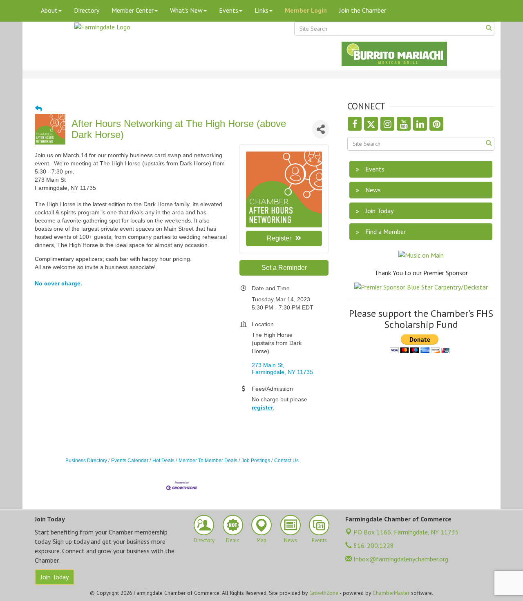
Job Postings (255, 460)
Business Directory (86, 460)
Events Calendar (129, 460)
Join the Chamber (362, 10)
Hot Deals (163, 460)
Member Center (133, 10)
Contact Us (286, 460)
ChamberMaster (391, 593)
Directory (86, 10)
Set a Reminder (284, 267)
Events (228, 10)
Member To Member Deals (208, 460)
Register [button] (279, 238)
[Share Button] (320, 129)
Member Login (306, 10)
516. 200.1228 (373, 545)
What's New (186, 10)
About (49, 10)
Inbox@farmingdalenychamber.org (400, 559)
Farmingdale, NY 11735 (406, 532)
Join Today (54, 577)
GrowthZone (323, 593)
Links (261, 10)
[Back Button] (38, 109)
